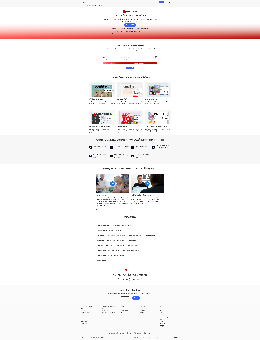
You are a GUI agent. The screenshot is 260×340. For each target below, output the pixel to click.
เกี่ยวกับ (161, 310)
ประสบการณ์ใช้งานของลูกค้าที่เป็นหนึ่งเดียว (108, 312)
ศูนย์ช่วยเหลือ (142, 308)
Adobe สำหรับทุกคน (163, 326)
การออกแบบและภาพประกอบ (85, 312)
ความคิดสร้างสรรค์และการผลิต (106, 314)
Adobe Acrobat (106, 2)
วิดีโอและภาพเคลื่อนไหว (85, 314)
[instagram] (94, 337)
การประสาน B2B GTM (104, 316)
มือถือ (118, 2)
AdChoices (177, 337)
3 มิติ (82, 317)
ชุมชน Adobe (142, 312)
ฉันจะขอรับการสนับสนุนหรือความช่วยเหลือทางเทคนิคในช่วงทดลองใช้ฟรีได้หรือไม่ (117, 245)
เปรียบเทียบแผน (126, 2)
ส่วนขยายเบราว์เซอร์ (121, 148)
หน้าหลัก (83, 5)
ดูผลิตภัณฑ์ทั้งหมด (84, 323)
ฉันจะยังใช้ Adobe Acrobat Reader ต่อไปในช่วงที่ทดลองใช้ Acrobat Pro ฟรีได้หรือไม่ (118, 250)
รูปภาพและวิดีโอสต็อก (84, 321)
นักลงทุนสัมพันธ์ (162, 319)
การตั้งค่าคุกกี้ (160, 337)
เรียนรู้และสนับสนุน (145, 2)
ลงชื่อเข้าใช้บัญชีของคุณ (163, 308)
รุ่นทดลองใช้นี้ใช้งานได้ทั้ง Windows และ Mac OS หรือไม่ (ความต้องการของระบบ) (117, 240)
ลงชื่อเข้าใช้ (175, 2)
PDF (82, 316)
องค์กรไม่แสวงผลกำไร (124, 310)
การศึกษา (122, 308)
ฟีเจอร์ (112, 2)
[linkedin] (98, 337)
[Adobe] (84, 2)
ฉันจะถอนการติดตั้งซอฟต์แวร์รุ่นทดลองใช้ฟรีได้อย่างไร (110, 255)
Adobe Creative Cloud (98, 156)
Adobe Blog (162, 328)
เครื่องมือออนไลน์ (135, 2)
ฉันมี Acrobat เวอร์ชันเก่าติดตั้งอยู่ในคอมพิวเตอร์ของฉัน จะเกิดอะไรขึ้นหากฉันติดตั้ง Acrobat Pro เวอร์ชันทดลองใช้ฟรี (126, 235)
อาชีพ (161, 312)
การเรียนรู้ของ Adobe (143, 314)
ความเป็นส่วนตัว (146, 337)
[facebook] (91, 337)
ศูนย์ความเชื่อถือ (162, 323)
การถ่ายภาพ (83, 310)
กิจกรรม (161, 314)
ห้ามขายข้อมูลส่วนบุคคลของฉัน (168, 337)
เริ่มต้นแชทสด (136, 279)
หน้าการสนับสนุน (124, 279)
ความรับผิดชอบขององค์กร (164, 317)
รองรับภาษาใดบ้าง (101, 260)
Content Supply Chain (104, 310)
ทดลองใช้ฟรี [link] (154, 2)
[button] (170, 2)
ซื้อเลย (161, 2)
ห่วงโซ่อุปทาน (162, 321)
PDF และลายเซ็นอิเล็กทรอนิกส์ (93, 2)
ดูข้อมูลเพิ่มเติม (100, 208)
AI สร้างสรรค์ (83, 308)
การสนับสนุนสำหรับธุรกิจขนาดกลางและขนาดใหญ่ (148, 316)
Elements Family (84, 319)
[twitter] (96, 337)
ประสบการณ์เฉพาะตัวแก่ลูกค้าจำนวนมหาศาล (108, 308)
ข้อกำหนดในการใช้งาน (153, 337)
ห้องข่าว (161, 316)
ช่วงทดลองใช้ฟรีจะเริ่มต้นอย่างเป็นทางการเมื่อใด (109, 230)
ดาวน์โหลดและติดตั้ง (143, 310)
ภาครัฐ (122, 312)
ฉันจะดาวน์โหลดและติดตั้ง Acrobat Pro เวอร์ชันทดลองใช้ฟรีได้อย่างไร (114, 225)
